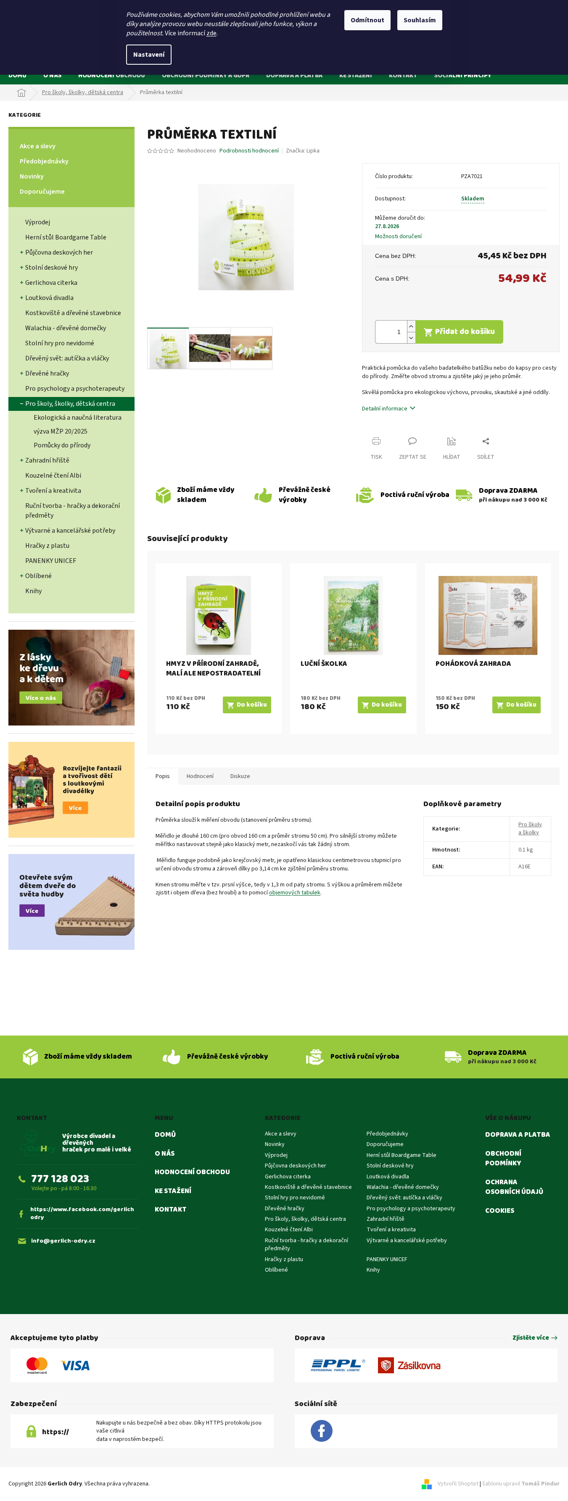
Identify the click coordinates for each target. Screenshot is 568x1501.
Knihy (33, 591)
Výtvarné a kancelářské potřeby (70, 530)
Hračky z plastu (47, 545)
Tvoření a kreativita (53, 490)
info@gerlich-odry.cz (63, 1241)
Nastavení (148, 54)
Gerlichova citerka (51, 282)
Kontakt (171, 1210)
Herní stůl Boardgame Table (65, 237)
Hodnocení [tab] (200, 776)
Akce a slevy (37, 146)
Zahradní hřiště (47, 460)
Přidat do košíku (465, 332)
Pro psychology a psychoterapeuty (74, 388)
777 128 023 (60, 1179)
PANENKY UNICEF (50, 560)
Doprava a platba (517, 1135)
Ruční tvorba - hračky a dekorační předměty (72, 510)
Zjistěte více (531, 1338)
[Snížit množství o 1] (411, 337)
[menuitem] (17, 75)
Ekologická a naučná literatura (78, 417)
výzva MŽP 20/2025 (60, 431)
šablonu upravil (521, 1484)
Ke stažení (173, 1191)
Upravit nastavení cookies (183, 1484)
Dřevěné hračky (47, 373)
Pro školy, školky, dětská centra (70, 403)
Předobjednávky (44, 161)
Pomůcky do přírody (62, 445)
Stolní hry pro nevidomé (59, 343)
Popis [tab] (163, 776)
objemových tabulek (294, 893)
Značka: (303, 151)
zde (211, 33)
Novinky (32, 176)
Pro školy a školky (530, 828)
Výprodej (37, 222)
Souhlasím (420, 20)
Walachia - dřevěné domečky (65, 328)
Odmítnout (367, 20)
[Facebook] (322, 1431)
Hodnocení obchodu (192, 1172)
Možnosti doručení (398, 237)
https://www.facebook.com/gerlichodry (82, 1214)
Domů (165, 1135)
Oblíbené (38, 576)
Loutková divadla (49, 297)
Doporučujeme (42, 191)
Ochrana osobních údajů (514, 1187)
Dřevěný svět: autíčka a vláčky (67, 358)
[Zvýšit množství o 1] (411, 326)
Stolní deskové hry (51, 267)
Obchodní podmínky (503, 1159)
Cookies (499, 1211)
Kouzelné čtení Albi (53, 475)
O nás (164, 1154)
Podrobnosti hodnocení (249, 151)
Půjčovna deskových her (59, 252)
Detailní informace (384, 409)
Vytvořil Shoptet (458, 1484)
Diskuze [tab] (240, 776)
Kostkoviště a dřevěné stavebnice (73, 313)
